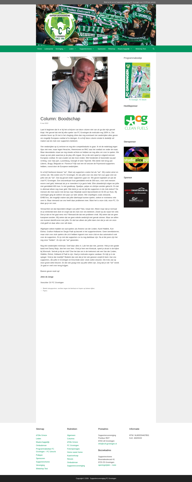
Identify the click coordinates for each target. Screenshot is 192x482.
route (114, 465)
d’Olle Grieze (41, 435)
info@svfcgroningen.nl (107, 444)
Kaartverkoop (72, 456)
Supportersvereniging (76, 466)
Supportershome (86, 49)
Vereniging (59, 49)
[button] (65, 49)
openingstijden (104, 465)
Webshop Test (141, 49)
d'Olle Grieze (72, 442)
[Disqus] (79, 326)
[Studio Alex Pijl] (136, 171)
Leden (71, 49)
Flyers (45, 291)
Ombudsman (41, 445)
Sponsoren (102, 49)
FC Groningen (73, 445)
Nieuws (70, 459)
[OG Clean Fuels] (136, 135)
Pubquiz (39, 455)
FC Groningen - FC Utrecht (137, 100)
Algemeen (71, 435)
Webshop (111, 49)
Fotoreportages (73, 449)
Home (39, 49)
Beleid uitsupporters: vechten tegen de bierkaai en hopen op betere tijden (69, 288)
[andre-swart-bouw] (136, 207)
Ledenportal (48, 49)
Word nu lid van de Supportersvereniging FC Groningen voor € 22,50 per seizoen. (130, 2)
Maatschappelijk (124, 49)
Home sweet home (75, 452)
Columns (70, 439)
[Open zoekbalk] (153, 49)
